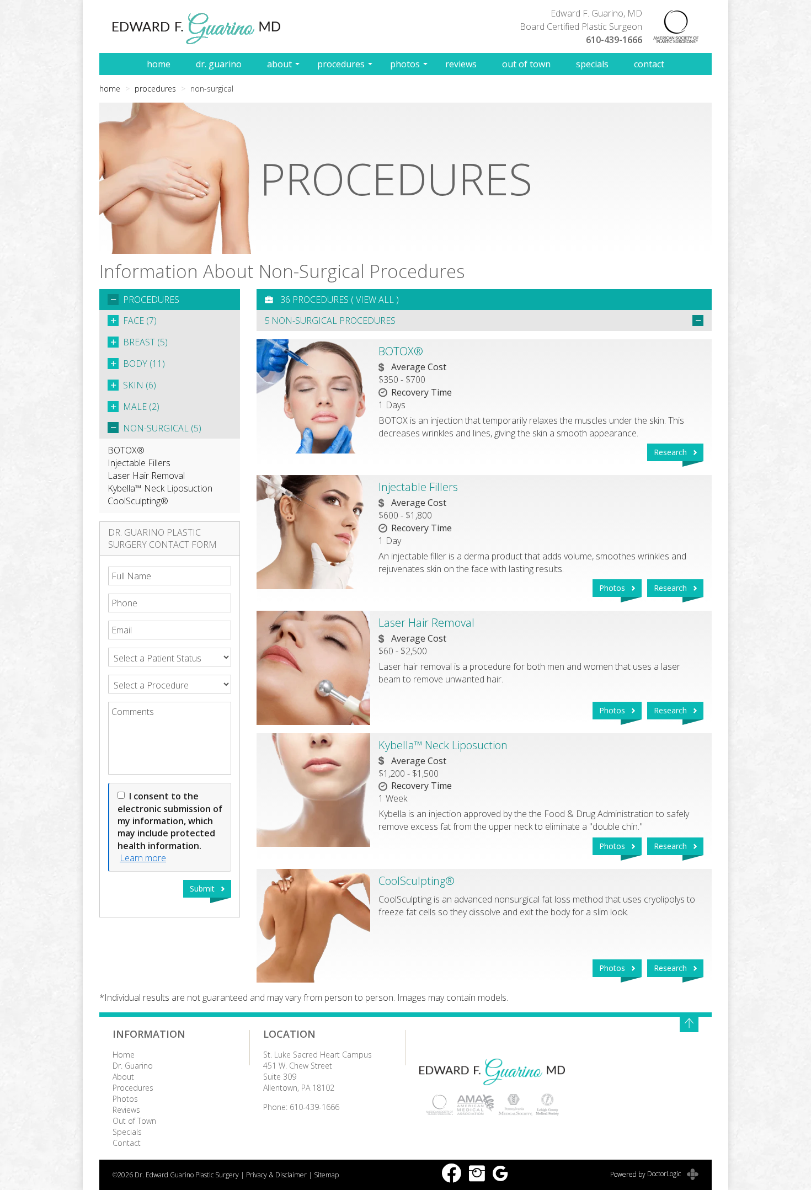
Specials (592, 64)
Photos (405, 64)
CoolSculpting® (138, 501)
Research (670, 452)
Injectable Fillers (139, 463)
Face (140, 320)
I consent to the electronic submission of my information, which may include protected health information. (170, 821)
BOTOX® (126, 450)
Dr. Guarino (219, 64)
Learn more (143, 858)
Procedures (341, 64)
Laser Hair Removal (146, 475)
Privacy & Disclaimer (276, 1175)
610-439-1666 (614, 40)
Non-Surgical (162, 428)
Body (144, 363)
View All (375, 300)
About (279, 64)
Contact (649, 64)
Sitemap (326, 1175)
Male (141, 407)
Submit (202, 888)
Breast (145, 342)
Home (158, 64)
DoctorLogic (664, 1173)
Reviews (461, 64)
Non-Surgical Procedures (333, 320)
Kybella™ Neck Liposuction (160, 488)
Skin (139, 385)
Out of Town (526, 64)
